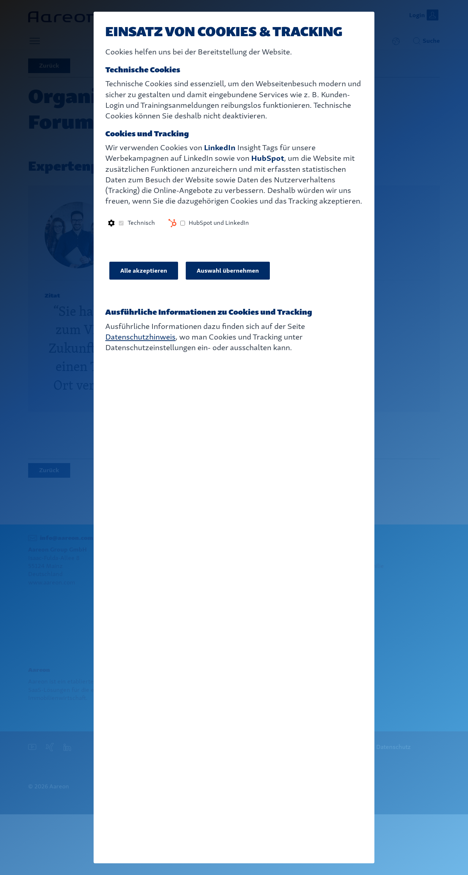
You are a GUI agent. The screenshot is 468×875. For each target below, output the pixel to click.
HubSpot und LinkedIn (219, 223)
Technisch (141, 223)
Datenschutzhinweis (140, 337)
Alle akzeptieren (143, 270)
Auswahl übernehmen (228, 270)
